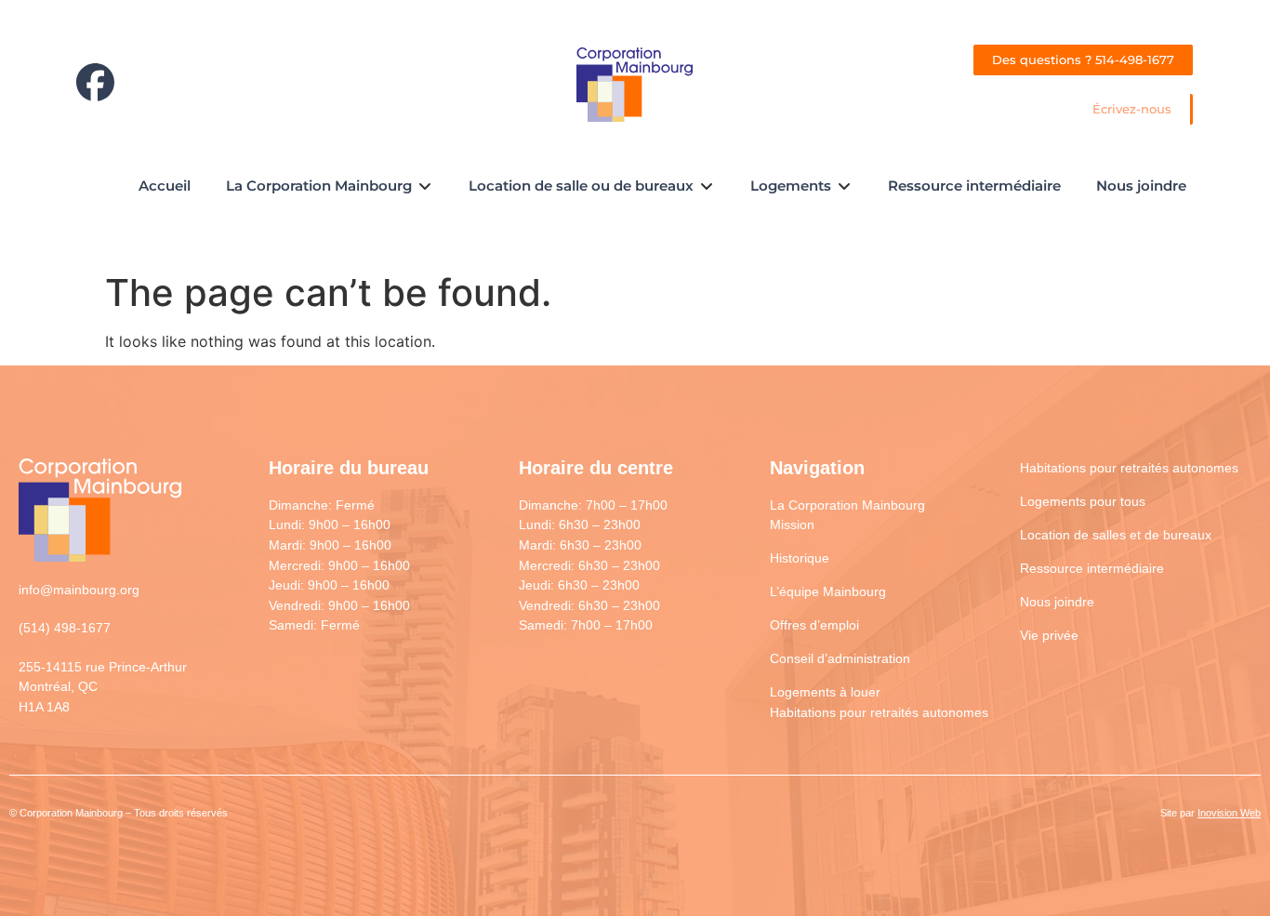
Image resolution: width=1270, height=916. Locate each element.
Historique (799, 558)
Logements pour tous (1082, 501)
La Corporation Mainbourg (847, 505)
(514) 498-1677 (65, 627)
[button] (329, 186)
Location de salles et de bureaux (1115, 534)
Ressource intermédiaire (1092, 568)
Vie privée (1049, 635)
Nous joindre (1057, 601)
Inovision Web (1229, 812)
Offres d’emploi (814, 624)
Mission (792, 524)
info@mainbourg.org (79, 589)
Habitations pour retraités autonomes (879, 712)
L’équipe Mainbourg (828, 591)
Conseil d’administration (840, 658)
